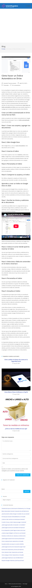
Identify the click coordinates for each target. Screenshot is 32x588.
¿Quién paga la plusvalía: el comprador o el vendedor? (13, 525)
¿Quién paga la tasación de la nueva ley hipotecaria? (13, 538)
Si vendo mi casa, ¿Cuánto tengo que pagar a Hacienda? (14, 522)
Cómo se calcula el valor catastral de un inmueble (12, 541)
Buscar (3, 489)
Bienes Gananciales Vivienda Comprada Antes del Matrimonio (15, 511)
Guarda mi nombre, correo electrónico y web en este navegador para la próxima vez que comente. (15, 469)
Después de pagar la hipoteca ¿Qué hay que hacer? (13, 560)
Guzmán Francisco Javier (10, 83)
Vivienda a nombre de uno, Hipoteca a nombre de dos (14, 536)
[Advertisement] (16, 25)
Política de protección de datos (15, 583)
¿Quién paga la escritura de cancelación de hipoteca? (13, 527)
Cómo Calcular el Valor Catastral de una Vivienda (12, 552)
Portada (3, 49)
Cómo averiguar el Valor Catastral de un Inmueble (13, 555)
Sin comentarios (16, 85)
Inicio (6, 583)
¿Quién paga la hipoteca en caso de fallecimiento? (12, 557)
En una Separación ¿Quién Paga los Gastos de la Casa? (13, 530)
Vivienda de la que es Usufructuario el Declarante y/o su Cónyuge (16, 508)
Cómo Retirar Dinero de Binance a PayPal (16, 392)
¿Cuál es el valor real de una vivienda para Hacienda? (13, 519)
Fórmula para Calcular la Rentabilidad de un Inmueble (13, 516)
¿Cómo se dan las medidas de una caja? (16, 429)
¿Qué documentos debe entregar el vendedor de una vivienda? (15, 514)
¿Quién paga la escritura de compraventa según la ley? (14, 546)
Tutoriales (6, 85)
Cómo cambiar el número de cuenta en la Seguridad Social (16, 360)
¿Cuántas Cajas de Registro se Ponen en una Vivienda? (14, 533)
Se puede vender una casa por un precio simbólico (13, 544)
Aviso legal (25, 583)
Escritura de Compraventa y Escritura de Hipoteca (13, 549)
